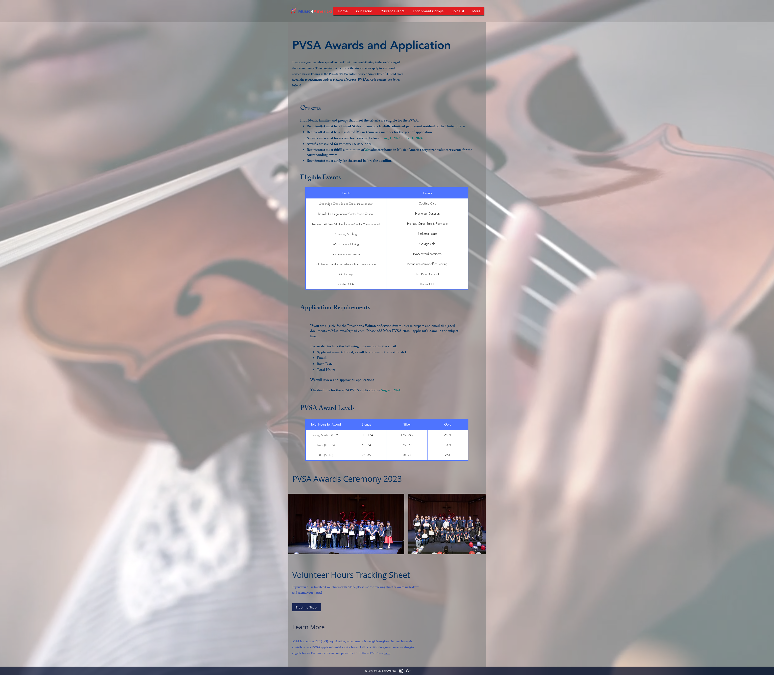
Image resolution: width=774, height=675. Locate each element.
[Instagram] (401, 670)
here (387, 653)
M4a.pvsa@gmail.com (348, 331)
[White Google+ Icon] (408, 670)
